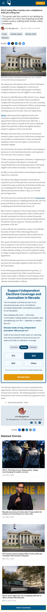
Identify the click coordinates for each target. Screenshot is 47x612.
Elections (5, 38)
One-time (14, 347)
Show (23, 608)
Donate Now (23, 377)
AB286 (3, 115)
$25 (34, 356)
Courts (4, 34)
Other (34, 363)
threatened (40, 198)
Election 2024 (31, 34)
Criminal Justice (16, 34)
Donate (40, 3)
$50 (13, 363)
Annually (33, 347)
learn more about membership (31, 370)
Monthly (24, 347)
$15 (13, 356)
